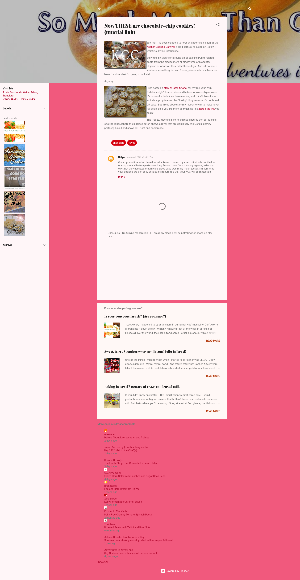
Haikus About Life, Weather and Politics (126, 437)
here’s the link (207, 108)
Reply (121, 177)
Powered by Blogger (177, 571)
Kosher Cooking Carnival (161, 46)
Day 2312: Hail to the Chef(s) (120, 450)
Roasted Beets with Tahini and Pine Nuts (127, 527)
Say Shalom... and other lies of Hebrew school (130, 553)
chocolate (118, 142)
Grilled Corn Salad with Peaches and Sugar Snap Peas (134, 476)
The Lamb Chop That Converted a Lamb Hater (130, 463)
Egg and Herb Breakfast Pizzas (122, 488)
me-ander (109, 434)
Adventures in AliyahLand (118, 550)
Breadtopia (110, 485)
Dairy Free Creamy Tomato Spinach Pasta (128, 514)
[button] (218, 25)
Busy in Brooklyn (113, 460)
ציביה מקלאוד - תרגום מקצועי (19, 98)
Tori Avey (109, 524)
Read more (213, 340)
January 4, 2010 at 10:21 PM (139, 157)
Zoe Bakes (110, 498)
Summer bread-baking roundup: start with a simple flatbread (138, 540)
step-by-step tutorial (175, 88)
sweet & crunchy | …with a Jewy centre (126, 447)
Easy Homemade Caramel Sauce (123, 501)
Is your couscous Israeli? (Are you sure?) (135, 316)
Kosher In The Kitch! (115, 511)
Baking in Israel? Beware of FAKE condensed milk (142, 387)
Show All (103, 562)
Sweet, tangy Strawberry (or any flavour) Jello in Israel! (145, 351)
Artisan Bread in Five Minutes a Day (124, 537)
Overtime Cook (112, 473)
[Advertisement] (241, 69)
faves (132, 142)
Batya (121, 157)
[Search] (250, 9)
